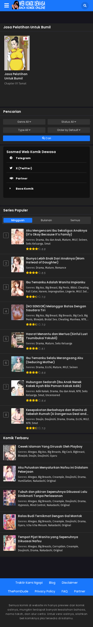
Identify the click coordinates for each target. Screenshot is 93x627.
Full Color (31, 291)
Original (51, 480)
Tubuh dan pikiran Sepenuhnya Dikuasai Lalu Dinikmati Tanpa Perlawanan (52, 494)
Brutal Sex (51, 319)
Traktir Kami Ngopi (29, 582)
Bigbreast (78, 451)
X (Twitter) (24, 168)
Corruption (59, 546)
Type (23, 130)
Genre (23, 122)
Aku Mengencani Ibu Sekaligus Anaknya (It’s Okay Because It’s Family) (56, 233)
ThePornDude (18, 591)
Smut (47, 243)
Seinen (83, 239)
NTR (83, 319)
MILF (74, 239)
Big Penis (64, 287)
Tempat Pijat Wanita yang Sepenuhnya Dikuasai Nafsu (48, 539)
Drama (40, 239)
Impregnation (56, 291)
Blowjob (38, 319)
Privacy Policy (45, 591)
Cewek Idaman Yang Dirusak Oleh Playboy (50, 447)
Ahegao (32, 451)
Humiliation (25, 480)
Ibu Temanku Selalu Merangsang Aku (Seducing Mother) (54, 360)
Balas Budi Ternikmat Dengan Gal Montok (50, 516)
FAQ (65, 591)
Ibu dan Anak (53, 239)
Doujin (39, 419)
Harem (43, 291)
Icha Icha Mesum (36, 525)
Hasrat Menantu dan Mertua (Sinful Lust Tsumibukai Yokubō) (57, 336)
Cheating (83, 287)
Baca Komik (25, 188)
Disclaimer (70, 582)
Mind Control (37, 505)
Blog (52, 582)
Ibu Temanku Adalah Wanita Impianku (55, 282)
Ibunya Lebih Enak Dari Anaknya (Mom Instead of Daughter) (55, 261)
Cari (48, 138)
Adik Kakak (42, 391)
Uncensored (52, 395)
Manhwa (75, 319)
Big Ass (40, 287)
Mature (66, 239)
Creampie (58, 477)
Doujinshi (50, 419)
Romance (60, 267)
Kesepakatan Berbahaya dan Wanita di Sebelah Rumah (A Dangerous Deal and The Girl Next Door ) (56, 412)
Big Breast (51, 287)
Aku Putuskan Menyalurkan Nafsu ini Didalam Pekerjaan (53, 470)
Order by (67, 130)
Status (67, 122)
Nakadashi (39, 480)
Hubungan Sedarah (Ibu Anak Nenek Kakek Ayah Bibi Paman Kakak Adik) (54, 384)
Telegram (23, 158)
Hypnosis (23, 505)
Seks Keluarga (34, 243)
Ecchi (48, 367)
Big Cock (78, 315)
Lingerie (70, 291)
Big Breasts (65, 315)
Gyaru (53, 455)
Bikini (74, 287)
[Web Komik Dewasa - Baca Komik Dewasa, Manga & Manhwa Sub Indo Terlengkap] (28, 8)
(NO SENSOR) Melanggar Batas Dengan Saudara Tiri (56, 309)
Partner (21, 178)
